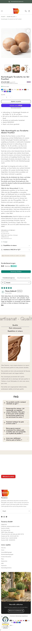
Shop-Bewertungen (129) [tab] (23, 277)
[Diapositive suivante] (29, 69)
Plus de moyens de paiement (16, 107)
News (2, 559)
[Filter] (2, 282)
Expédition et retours (15, 331)
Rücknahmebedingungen (7, 554)
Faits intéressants (15, 328)
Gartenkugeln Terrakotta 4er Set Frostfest (11, 19)
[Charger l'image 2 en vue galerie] (16, 69)
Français (10, 625)
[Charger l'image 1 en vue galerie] (8, 69)
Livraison (7, 83)
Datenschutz (4, 561)
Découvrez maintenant (15, 610)
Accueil (3, 16)
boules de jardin (11, 16)
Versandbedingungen (6, 552)
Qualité (15, 325)
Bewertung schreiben (16, 271)
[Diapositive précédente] (2, 69)
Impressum (4, 565)
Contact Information (6, 556)
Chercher (3, 548)
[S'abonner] (29, 511)
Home (2, 550)
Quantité (3, 94)
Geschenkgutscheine (6, 568)
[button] (2, 11)
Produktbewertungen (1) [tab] (9, 277)
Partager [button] (5, 242)
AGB (2, 563)
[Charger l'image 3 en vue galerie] (24, 69)
